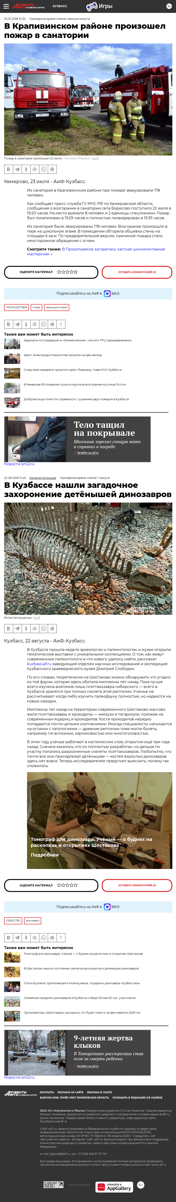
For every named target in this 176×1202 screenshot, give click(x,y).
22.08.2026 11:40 (15, 478)
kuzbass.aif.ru (39, 664)
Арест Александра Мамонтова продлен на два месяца (63, 355)
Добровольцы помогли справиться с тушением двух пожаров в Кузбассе (76, 399)
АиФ (95, 158)
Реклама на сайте (70, 1092)
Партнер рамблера (79, 1184)
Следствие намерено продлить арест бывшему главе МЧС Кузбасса (72, 369)
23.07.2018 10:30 (15, 18)
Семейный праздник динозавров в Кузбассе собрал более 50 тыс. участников (79, 998)
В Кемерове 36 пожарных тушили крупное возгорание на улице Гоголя (75, 384)
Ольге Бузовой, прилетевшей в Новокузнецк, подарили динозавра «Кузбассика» (82, 983)
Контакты (47, 1092)
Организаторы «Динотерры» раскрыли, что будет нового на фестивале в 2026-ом (82, 1012)
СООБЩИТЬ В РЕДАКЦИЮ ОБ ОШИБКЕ (137, 1097)
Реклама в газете (99, 1092)
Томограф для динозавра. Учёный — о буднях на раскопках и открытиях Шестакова (91, 842)
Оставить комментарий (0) (137, 272)
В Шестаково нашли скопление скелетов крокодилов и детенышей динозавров (81, 968)
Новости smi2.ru (19, 464)
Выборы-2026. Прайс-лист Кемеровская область (74, 1097)
